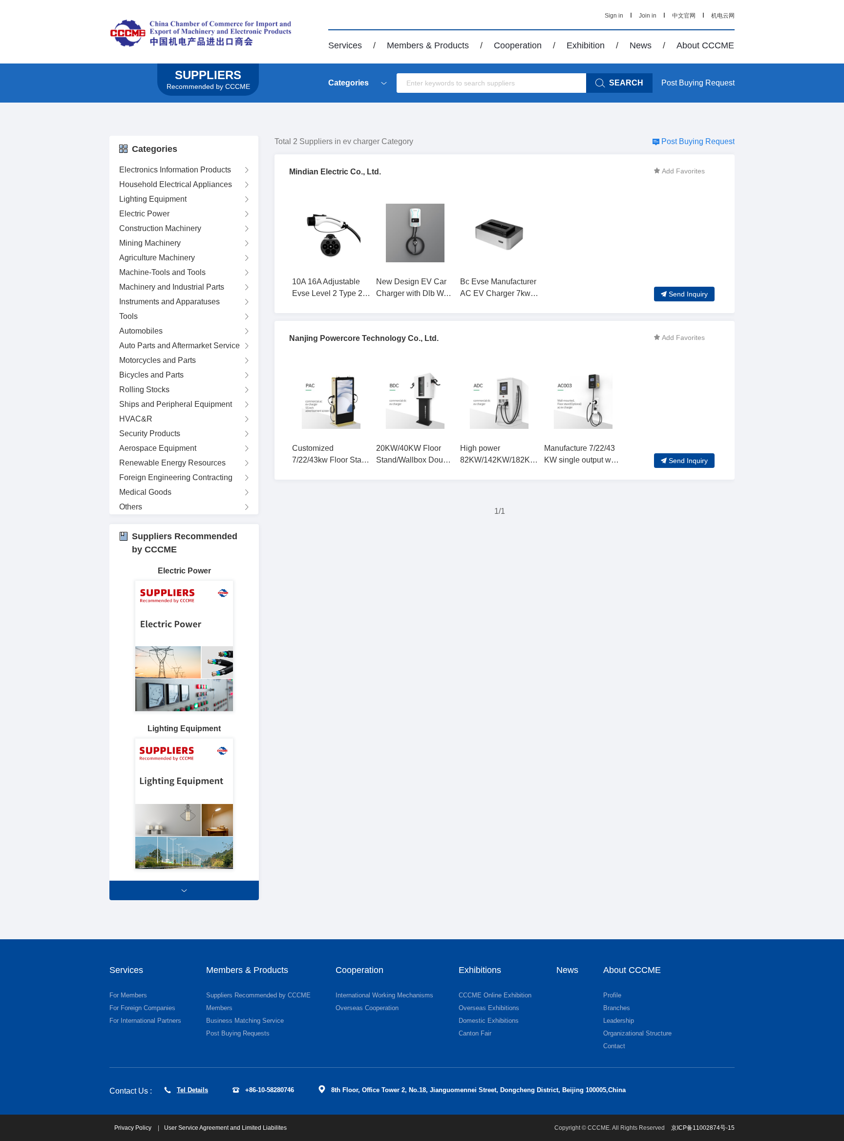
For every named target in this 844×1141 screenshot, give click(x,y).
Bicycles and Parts (151, 375)
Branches (616, 1008)
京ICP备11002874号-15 (703, 1127)
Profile (612, 995)
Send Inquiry (688, 294)
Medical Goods (145, 492)
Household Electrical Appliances (175, 184)
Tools (128, 316)
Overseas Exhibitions (489, 1008)
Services (345, 45)
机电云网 (723, 15)
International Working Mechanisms (384, 995)
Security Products (149, 433)
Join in (647, 15)
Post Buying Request (698, 83)
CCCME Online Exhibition (495, 995)
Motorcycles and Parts (157, 360)
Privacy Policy (133, 1127)
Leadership (618, 1020)
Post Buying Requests (238, 1033)
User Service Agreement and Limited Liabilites (225, 1127)
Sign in (614, 15)
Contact (614, 1046)
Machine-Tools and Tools (162, 272)
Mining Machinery (150, 243)
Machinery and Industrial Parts (171, 287)
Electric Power (144, 214)
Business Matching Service (245, 1020)
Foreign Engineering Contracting (175, 477)
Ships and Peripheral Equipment (175, 404)
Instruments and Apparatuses (169, 301)
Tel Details (192, 1090)
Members (219, 1008)
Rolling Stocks (144, 389)
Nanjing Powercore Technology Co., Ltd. (364, 338)
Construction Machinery (160, 228)
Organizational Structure (637, 1033)
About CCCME (705, 45)
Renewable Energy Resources (172, 463)
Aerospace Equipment (157, 448)
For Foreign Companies (142, 1008)
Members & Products (428, 45)
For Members (128, 995)
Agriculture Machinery (157, 258)
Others (130, 507)
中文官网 (684, 15)
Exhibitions (480, 970)
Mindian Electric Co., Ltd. (335, 172)
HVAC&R (135, 419)
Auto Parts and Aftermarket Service (179, 345)
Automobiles (141, 331)
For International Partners (145, 1020)
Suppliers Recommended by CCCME (258, 995)
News (641, 45)
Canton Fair (475, 1033)
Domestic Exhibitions (489, 1020)
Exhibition (586, 45)
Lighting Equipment (153, 199)
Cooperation (518, 45)
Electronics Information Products (175, 170)
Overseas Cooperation (367, 1008)
